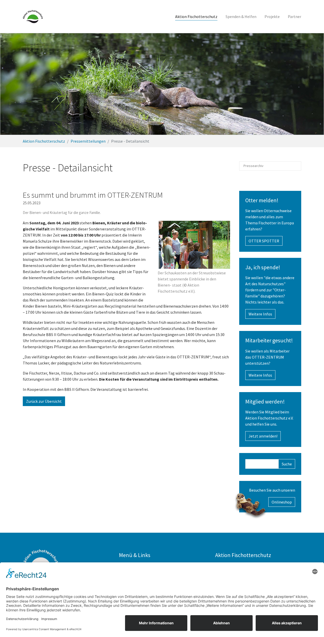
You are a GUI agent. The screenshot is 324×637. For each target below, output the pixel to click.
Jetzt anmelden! (263, 436)
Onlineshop (282, 502)
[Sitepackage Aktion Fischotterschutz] (33, 16)
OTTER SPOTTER (264, 240)
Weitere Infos (260, 313)
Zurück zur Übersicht (44, 401)
